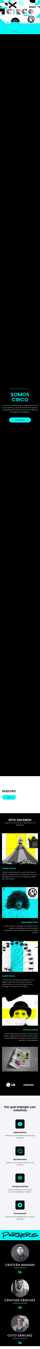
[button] (2, 11)
